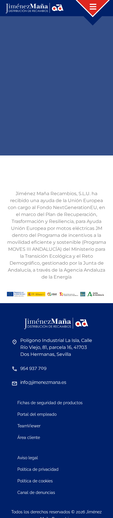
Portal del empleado (37, 414)
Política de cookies (35, 481)
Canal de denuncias (36, 492)
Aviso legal (27, 457)
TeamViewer (29, 426)
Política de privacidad (38, 469)
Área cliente (28, 437)
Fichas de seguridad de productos (50, 402)
